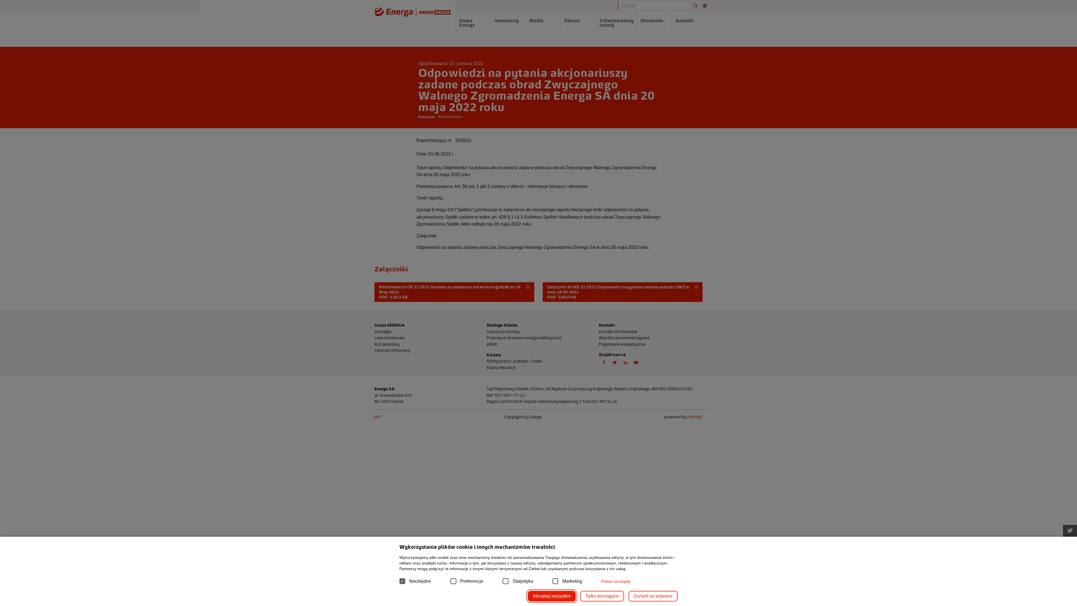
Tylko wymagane (602, 596)
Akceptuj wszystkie (552, 596)
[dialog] (538, 303)
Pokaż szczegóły (616, 581)
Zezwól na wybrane (653, 596)
